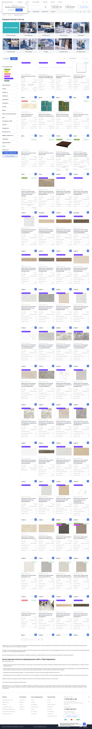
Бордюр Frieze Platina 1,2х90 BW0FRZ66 (63, 76)
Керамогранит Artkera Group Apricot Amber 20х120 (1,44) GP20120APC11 (46, 615)
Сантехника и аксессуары (8, 711)
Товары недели (34, 707)
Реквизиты (21, 707)
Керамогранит (5, 702)
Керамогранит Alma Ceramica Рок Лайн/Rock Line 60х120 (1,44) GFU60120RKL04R (28, 346)
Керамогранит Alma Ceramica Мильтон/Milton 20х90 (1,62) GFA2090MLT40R (46, 269)
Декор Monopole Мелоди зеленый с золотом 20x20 (62, 115)
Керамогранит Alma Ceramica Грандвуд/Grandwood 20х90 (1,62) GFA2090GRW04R (46, 231)
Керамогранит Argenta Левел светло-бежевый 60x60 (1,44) (81, 576)
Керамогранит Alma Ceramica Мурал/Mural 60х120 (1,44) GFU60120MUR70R (46, 308)
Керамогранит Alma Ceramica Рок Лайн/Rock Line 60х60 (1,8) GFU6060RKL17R (29, 423)
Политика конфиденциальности (40, 726)
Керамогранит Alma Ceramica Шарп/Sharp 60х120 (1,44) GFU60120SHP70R (28, 500)
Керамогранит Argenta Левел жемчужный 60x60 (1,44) (46, 576)
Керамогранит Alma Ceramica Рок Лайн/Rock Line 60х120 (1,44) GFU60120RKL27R (81, 346)
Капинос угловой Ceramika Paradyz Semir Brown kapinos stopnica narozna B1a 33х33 (81, 154)
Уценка (33, 709)
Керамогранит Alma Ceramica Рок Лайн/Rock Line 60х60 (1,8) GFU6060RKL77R (81, 423)
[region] (10, 107)
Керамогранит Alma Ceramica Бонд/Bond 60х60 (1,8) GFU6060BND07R (28, 231)
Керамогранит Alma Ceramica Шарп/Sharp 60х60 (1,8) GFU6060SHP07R (46, 500)
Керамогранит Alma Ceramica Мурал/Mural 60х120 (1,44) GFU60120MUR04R (81, 269)
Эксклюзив (33, 713)
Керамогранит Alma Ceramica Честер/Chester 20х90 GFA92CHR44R (46, 461)
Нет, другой (11, 10)
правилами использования (65, 725)
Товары (14, 58)
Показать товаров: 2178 (10, 152)
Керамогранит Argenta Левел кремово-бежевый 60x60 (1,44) (63, 576)
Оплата (27, 2)
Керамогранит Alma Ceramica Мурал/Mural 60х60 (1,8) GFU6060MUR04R (63, 308)
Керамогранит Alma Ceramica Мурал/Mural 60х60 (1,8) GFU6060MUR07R (81, 308)
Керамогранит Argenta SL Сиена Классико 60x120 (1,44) (28, 537)
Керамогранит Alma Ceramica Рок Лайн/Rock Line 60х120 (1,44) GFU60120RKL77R (46, 385)
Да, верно (19, 10)
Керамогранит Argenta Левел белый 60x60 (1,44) (28, 576)
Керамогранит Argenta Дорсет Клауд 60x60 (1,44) (63, 537)
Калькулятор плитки (52, 716)
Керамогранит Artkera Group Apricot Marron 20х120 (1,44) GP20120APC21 (81, 615)
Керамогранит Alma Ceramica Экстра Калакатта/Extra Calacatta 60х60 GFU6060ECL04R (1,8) (81, 501)
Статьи (28, 11)
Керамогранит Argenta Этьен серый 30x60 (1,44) (28, 614)
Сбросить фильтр (10, 156)
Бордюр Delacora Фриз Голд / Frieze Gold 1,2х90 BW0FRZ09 (46, 76)
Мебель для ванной (7, 713)
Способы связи (84, 7)
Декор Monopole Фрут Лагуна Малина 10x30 (46, 153)
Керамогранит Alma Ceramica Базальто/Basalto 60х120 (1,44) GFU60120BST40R (46, 193)
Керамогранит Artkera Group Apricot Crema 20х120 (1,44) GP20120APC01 (63, 615)
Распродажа (34, 704)
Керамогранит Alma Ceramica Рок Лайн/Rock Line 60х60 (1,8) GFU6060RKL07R (81, 385)
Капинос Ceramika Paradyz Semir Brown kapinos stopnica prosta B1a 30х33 (63, 154)
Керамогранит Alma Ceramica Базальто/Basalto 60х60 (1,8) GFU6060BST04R (63, 193)
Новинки (33, 702)
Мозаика (4, 704)
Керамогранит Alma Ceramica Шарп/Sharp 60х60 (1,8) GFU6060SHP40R (63, 500)
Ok (84, 724)
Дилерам (21, 702)
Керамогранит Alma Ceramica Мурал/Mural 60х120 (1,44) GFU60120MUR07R (28, 308)
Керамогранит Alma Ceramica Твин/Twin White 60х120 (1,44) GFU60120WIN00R (28, 461)
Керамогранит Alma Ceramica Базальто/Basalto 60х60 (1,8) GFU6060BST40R (81, 193)
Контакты (60, 2)
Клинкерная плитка (6, 707)
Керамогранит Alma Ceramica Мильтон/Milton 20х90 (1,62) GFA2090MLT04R (28, 269)
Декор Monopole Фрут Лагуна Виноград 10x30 (28, 153)
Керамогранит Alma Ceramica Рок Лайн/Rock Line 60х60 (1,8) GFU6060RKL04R (63, 385)
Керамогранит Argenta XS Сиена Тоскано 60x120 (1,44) (46, 537)
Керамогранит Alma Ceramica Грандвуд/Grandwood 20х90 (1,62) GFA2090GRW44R (81, 231)
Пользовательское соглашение (63, 726)
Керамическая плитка (7, 700)
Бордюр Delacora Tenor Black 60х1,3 (28, 76)
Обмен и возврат (35, 2)
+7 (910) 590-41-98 (56, 7)
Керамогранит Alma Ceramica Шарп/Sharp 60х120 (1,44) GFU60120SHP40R (81, 461)
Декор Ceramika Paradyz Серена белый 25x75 (27, 115)
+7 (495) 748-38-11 (70, 7)
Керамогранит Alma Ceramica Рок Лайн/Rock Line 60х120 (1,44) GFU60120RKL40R (28, 385)
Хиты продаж (34, 711)
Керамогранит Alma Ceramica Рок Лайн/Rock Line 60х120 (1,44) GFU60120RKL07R (46, 346)
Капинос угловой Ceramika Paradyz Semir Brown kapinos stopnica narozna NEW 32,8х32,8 (28, 194)
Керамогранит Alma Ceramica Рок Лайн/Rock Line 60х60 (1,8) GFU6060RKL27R (46, 423)
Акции (32, 700)
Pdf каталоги (45, 11)
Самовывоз (45, 2)
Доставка (53, 2)
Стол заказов (36, 11)
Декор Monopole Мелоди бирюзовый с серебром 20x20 (46, 115)
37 (38, 639)
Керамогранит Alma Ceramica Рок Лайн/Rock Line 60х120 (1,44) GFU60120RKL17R (63, 346)
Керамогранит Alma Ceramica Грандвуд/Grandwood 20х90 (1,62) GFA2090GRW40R (63, 231)
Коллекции (6, 58)
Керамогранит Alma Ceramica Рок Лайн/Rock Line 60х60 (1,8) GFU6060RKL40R (63, 423)
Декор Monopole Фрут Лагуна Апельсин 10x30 (81, 115)
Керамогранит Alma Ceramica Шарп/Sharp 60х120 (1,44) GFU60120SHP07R (63, 461)
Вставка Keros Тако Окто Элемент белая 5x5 (79, 76)
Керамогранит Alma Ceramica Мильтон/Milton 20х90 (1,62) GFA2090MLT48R (63, 269)
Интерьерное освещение (8, 709)
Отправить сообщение (71, 716)
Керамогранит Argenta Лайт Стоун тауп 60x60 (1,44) (80, 537)
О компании (20, 2)
